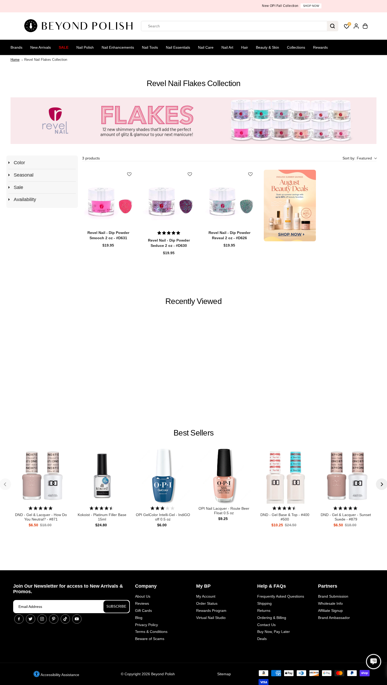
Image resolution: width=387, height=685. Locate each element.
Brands (16, 47)
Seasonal (23, 175)
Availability (25, 199)
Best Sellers (193, 432)
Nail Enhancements (118, 47)
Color (19, 162)
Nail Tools (150, 47)
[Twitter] (30, 619)
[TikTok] (65, 619)
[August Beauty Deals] (290, 205)
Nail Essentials (178, 47)
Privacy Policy (146, 625)
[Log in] (356, 26)
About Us (142, 596)
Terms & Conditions (151, 631)
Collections (296, 47)
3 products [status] (91, 158)
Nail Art (227, 47)
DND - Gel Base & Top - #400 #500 (284, 517)
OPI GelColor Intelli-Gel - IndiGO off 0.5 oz (163, 517)
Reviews (142, 603)
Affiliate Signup (330, 610)
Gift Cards (143, 610)
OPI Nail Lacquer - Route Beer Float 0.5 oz (224, 510)
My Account (205, 596)
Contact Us (266, 625)
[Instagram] (42, 619)
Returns (263, 610)
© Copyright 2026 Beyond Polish (148, 674)
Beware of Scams (149, 639)
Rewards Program (211, 610)
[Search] (332, 26)
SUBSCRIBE (116, 606)
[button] (359, 158)
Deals (262, 639)
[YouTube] (77, 619)
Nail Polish (85, 47)
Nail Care (206, 47)
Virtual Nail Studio (211, 618)
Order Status (206, 603)
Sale (63, 47)
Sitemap (224, 674)
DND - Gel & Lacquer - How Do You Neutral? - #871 (41, 517)
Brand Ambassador (334, 618)
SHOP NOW (213, 5)
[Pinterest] (53, 619)
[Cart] (365, 26)
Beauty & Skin (267, 47)
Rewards (320, 47)
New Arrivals (40, 47)
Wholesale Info (330, 603)
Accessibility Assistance (59, 675)
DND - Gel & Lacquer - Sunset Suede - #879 (346, 517)
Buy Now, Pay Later (273, 631)
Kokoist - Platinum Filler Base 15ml (102, 517)
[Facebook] (19, 619)
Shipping (264, 603)
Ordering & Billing (271, 618)
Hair (244, 47)
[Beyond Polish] (80, 26)
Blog (138, 618)
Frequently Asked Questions (280, 596)
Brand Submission (333, 596)
